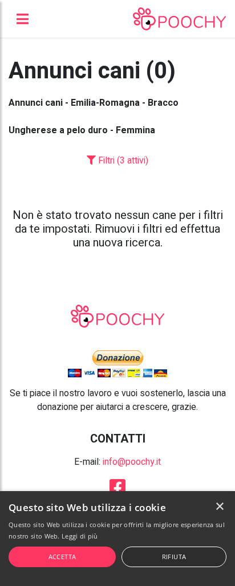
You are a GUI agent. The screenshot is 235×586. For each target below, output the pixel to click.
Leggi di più (80, 536)
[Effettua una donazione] (117, 363)
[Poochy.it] (179, 19)
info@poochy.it (132, 462)
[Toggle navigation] (22, 19)
